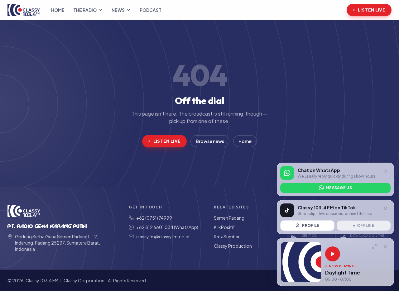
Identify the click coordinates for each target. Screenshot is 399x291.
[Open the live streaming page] (374, 246)
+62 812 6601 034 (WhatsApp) (167, 227)
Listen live (371, 10)
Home (58, 10)
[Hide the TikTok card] (385, 208)
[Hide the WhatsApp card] (385, 171)
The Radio (85, 10)
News (118, 10)
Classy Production (233, 246)
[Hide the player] (385, 246)
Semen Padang (229, 218)
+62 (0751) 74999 (154, 218)
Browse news (210, 141)
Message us (339, 187)
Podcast (150, 10)
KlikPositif (224, 227)
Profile (310, 225)
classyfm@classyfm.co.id (163, 236)
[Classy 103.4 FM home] (23, 10)
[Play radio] (332, 253)
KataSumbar (227, 236)
